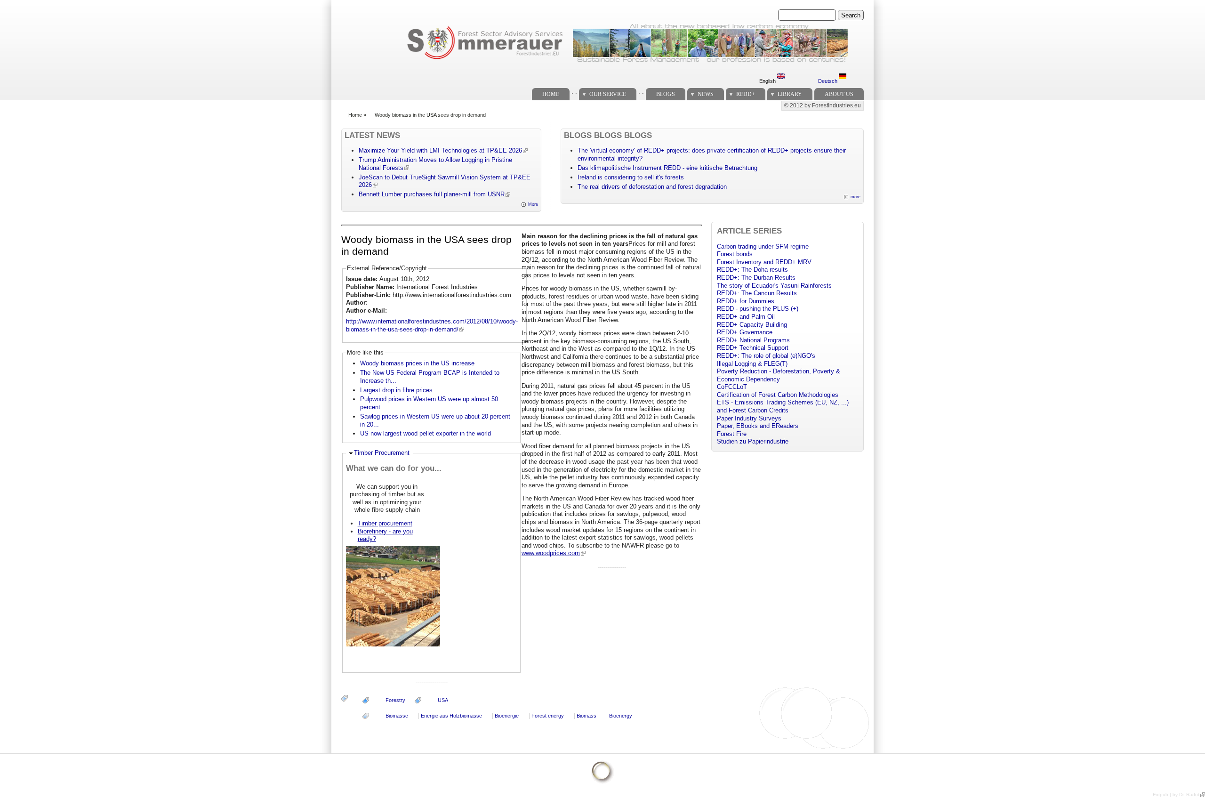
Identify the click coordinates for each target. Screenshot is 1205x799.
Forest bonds (735, 254)
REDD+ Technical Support (752, 347)
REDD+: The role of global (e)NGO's (766, 355)
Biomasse (397, 715)
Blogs (665, 94)
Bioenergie (507, 715)
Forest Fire (732, 433)
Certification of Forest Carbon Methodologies (777, 394)
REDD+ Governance (744, 332)
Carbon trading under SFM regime (763, 246)
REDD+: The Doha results (752, 269)
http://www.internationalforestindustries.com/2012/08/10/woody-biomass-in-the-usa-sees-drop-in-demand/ (432, 325)
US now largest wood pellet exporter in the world (425, 433)
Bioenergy (620, 715)
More (533, 204)
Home (550, 94)
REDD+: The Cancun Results (757, 293)
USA (443, 700)
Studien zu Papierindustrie (752, 441)
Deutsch (828, 81)
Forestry (395, 700)
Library (790, 94)
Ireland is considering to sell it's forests (631, 177)
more (855, 196)
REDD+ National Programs (753, 340)
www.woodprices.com (551, 553)
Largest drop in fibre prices (396, 390)
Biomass (586, 715)
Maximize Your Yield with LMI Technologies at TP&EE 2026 (440, 150)
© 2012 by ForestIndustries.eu (822, 105)
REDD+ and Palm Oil (746, 316)
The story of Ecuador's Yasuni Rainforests (774, 285)
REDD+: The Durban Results (756, 277)
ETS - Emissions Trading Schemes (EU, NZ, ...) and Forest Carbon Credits (783, 406)
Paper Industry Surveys (749, 418)
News (706, 94)
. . (574, 91)
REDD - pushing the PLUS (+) (757, 308)
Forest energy (547, 715)
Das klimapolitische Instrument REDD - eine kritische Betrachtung (667, 167)
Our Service (607, 94)
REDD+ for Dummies (745, 301)
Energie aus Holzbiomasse (451, 715)
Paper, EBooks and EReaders (757, 425)
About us (839, 94)
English (768, 81)
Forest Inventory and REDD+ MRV (764, 262)
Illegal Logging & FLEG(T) (752, 363)
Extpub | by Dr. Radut (1176, 794)
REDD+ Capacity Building (752, 324)
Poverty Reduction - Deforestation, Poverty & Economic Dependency (778, 375)
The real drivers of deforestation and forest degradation (652, 186)
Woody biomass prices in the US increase (417, 363)
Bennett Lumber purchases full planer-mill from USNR (432, 194)
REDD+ (745, 94)
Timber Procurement (382, 452)
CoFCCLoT (732, 386)
